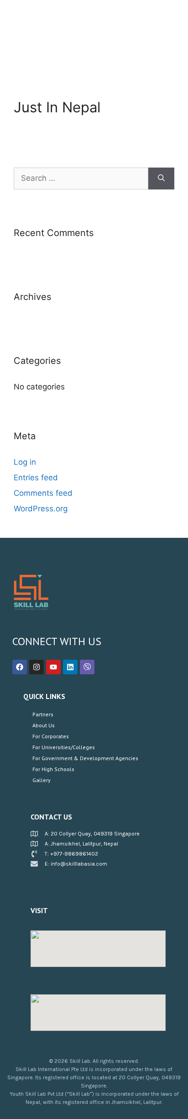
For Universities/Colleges (63, 747)
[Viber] (87, 667)
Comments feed (43, 493)
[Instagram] (36, 667)
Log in (25, 462)
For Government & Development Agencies (85, 758)
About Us (43, 725)
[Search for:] (81, 178)
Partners (42, 714)
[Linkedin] (70, 667)
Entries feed (36, 477)
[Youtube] (53, 667)
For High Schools (53, 769)
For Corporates (50, 736)
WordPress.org (41, 508)
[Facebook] (19, 667)
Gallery (41, 780)
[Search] (161, 178)
